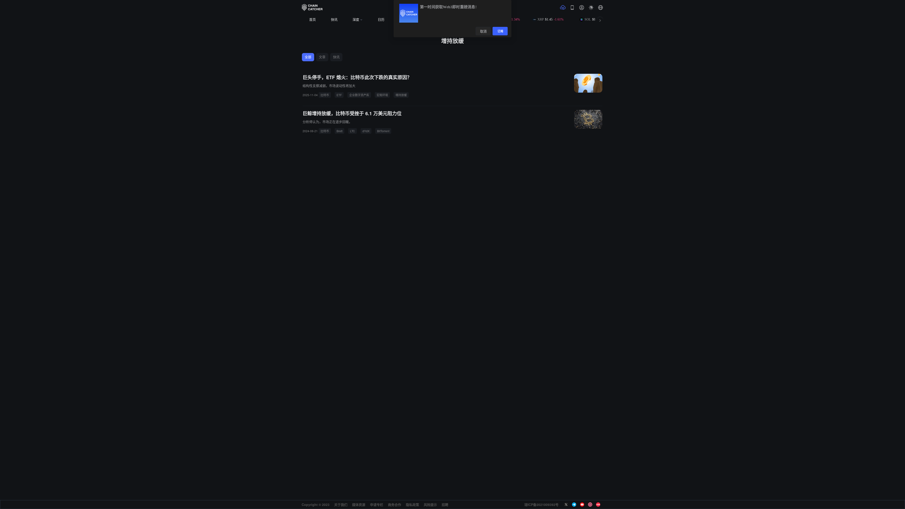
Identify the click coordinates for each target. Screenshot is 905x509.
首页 (312, 19)
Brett (339, 131)
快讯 (334, 19)
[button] (600, 7)
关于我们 (340, 504)
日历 (381, 19)
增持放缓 (401, 95)
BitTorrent (383, 131)
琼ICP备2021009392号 (541, 504)
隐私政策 (412, 504)
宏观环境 (382, 95)
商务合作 (394, 504)
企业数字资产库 (359, 95)
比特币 (325, 95)
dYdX (366, 131)
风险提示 (430, 504)
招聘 (445, 504)
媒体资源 (358, 504)
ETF (339, 95)
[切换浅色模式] (591, 7)
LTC (352, 131)
